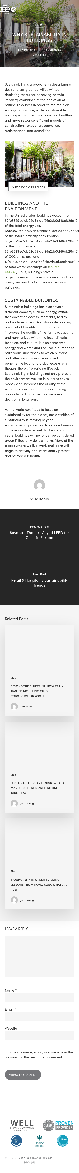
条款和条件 (29, 1162)
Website (11, 1028)
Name (11, 990)
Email (10, 1009)
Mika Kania (29, 49)
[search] (72, 4)
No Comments (52, 49)
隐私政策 (47, 1158)
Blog (39, 25)
